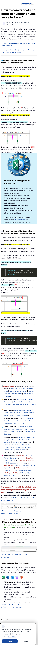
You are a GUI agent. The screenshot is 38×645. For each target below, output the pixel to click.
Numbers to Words (11, 470)
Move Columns (17, 429)
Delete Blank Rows (20, 402)
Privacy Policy (12, 636)
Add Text (29, 455)
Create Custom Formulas (18, 391)
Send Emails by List (28, 447)
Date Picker (9, 445)
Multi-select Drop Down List (14, 423)
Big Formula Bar (11, 440)
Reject (26, 641)
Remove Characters (10, 458)
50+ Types (28, 458)
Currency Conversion (25, 470)
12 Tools (20, 455)
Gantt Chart (8, 460)
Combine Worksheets (22, 445)
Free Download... (15, 514)
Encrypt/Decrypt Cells (12, 447)
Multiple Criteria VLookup (23, 410)
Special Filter (20, 450)
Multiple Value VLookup (12, 412)
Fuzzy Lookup (22, 415)
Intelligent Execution (18, 389)
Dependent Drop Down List (26, 421)
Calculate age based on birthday (15, 463)
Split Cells (11, 475)
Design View (31, 437)
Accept (10, 641)
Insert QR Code (20, 465)
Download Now (20, 220)
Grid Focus (21, 437)
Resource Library (18, 442)
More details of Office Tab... (12, 555)
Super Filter (9, 450)
